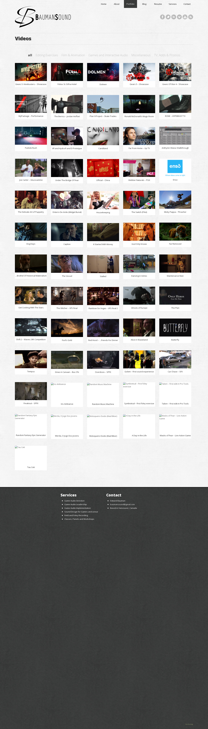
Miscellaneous (141, 55)
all (30, 55)
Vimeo (179, 16)
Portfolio (130, 4)
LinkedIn (173, 16)
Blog (144, 4)
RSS (190, 16)
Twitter (168, 16)
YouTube (185, 16)
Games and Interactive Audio (108, 55)
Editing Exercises (47, 55)
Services (173, 4)
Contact (186, 4)
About (116, 4)
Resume (158, 4)
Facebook (162, 16)
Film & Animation (73, 55)
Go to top (189, 724)
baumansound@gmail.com (122, 504)
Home (103, 4)
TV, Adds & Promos (167, 55)
